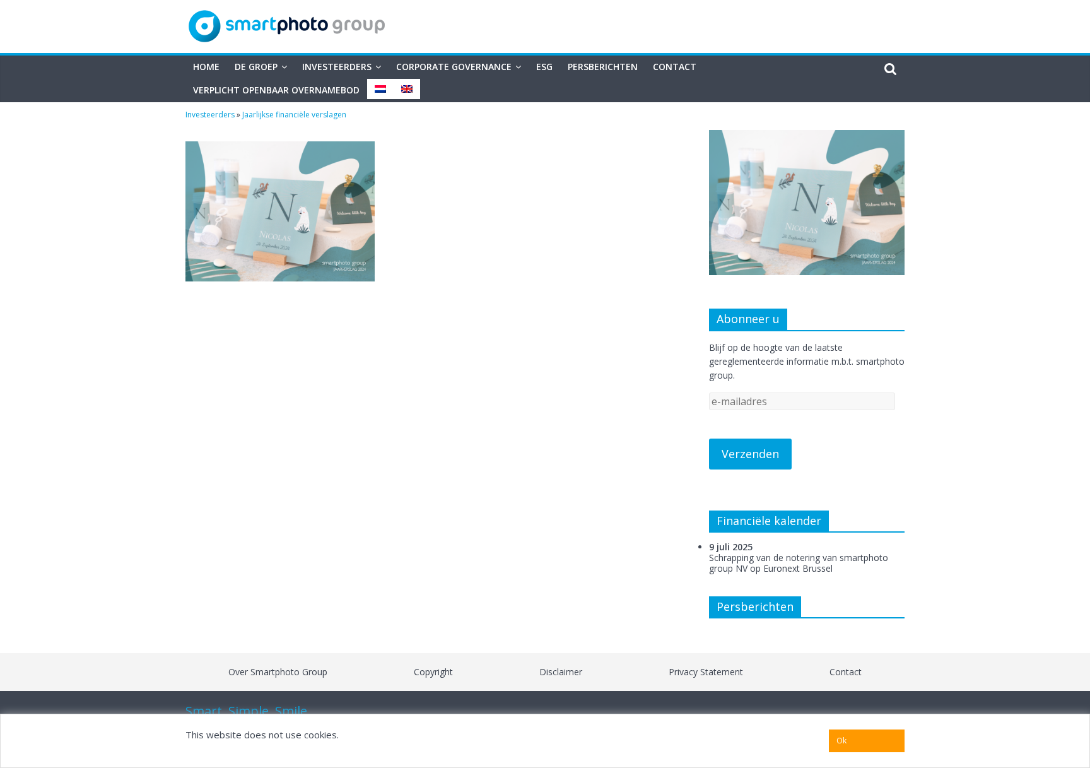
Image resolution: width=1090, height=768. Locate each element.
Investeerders (337, 67)
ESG (544, 67)
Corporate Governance (454, 67)
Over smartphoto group (277, 672)
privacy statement (706, 672)
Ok (841, 740)
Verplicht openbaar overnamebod (276, 90)
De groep (256, 67)
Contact (674, 67)
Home (206, 67)
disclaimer (560, 672)
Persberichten (603, 67)
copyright (433, 672)
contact (845, 672)
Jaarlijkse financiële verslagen (294, 114)
